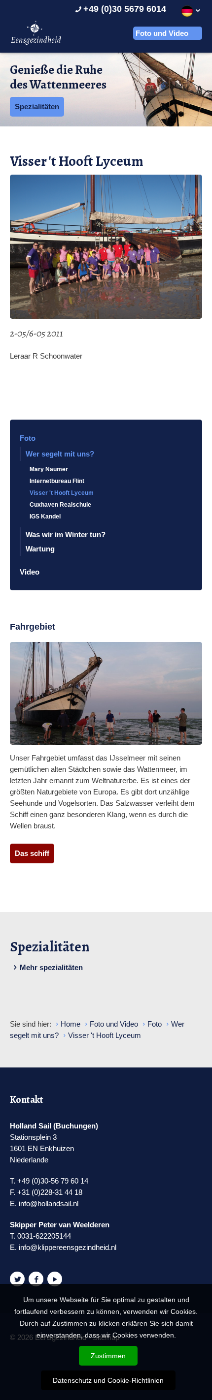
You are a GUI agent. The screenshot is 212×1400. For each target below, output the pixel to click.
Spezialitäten (37, 106)
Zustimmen (108, 1356)
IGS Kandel (45, 516)
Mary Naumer (49, 469)
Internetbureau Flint (57, 481)
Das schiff (32, 853)
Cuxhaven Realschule (60, 504)
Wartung (40, 549)
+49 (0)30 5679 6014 (124, 9)
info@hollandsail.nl (48, 1203)
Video (29, 572)
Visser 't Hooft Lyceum (62, 492)
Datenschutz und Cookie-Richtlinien (108, 1380)
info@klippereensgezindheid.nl (67, 1247)
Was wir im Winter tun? (66, 534)
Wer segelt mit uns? (60, 454)
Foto (27, 438)
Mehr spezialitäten (51, 967)
